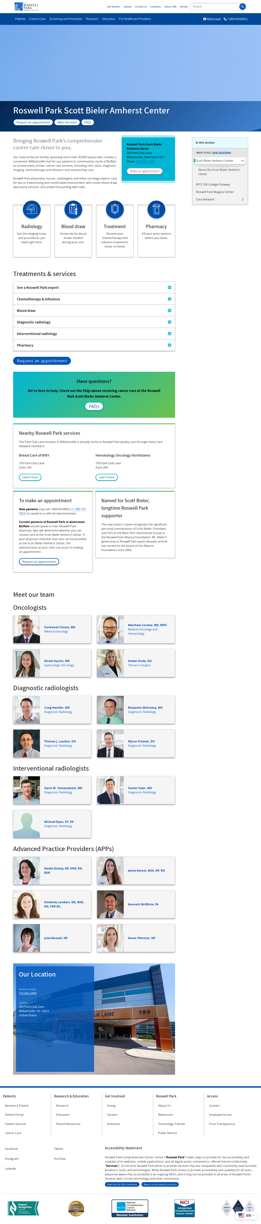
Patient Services (15, 1124)
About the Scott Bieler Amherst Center (219, 172)
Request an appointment (33, 122)
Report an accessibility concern (160, 1184)
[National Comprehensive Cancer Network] (130, 1216)
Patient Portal (14, 1115)
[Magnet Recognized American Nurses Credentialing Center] (23, 1216)
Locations (155, 6)
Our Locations (221, 152)
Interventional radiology (37, 333)
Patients (20, 18)
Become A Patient (17, 1106)
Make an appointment (144, 171)
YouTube (60, 1159)
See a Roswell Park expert (38, 287)
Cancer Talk (170, 6)
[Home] (26, 10)
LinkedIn (10, 1169)
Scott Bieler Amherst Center (214, 161)
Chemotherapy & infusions (38, 298)
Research (92, 18)
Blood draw (26, 310)
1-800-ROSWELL (237, 19)
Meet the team (67, 122)
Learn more (30, 477)
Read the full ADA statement (122, 1184)
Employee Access (220, 1115)
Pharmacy (25, 345)
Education (108, 18)
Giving (111, 1106)
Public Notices (167, 1133)
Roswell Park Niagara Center (215, 192)
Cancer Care (37, 18)
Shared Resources (68, 1124)
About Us (164, 1106)
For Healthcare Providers (135, 18)
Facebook (11, 1149)
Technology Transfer (171, 1124)
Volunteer (113, 1124)
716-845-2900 (28, 993)
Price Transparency (222, 1124)
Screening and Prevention (65, 18)
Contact (214, 1106)
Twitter (58, 1149)
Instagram (12, 1159)
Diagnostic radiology (34, 322)
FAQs (87, 122)
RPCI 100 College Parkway (213, 184)
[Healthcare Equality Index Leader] (76, 1216)
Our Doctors (113, 6)
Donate (184, 6)
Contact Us (141, 6)
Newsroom (165, 1115)
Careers (128, 6)
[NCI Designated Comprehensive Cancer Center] (185, 1216)
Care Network (205, 199)
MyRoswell (214, 19)
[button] (242, 6)
